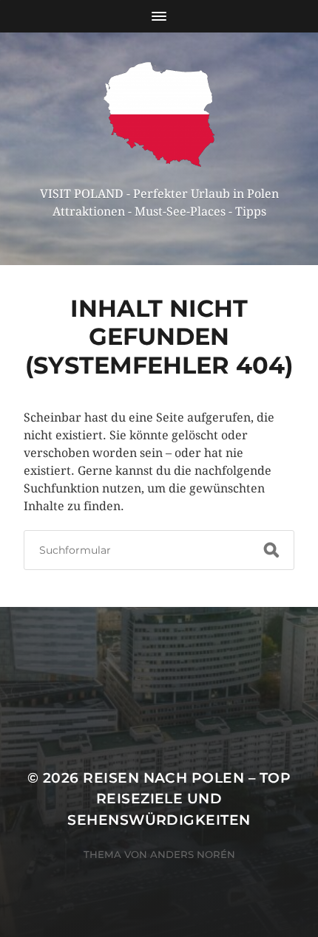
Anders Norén (192, 854)
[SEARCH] (271, 550)
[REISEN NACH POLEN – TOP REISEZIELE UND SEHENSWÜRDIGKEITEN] (159, 114)
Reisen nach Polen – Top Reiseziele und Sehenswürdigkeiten (179, 798)
